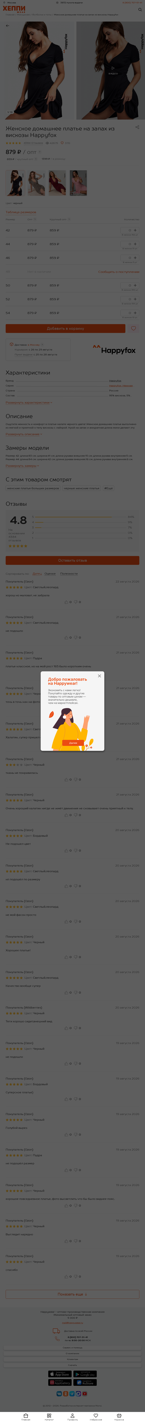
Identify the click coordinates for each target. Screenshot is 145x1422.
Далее (73, 742)
